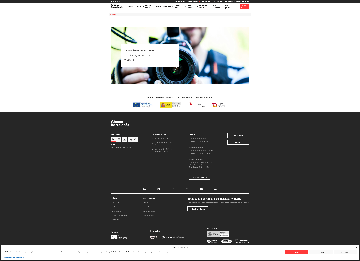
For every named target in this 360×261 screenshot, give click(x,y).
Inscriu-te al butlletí (241, 1)
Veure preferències (345, 252)
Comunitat (138, 7)
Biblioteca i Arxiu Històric (119, 215)
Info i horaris (180, 1)
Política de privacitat (18, 257)
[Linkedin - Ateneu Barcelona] (144, 190)
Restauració (218, 1)
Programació (166, 7)
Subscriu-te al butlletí (198, 209)
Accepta (296, 252)
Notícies (158, 7)
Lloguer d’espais (192, 1)
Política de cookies (7, 257)
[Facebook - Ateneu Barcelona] (115, 1)
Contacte (238, 142)
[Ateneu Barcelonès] (117, 10)
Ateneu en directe (206, 1)
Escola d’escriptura (149, 211)
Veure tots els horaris (199, 177)
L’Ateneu (129, 7)
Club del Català (148, 7)
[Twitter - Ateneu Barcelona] (117, 1)
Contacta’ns (228, 1)
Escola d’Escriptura (217, 7)
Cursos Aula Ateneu (203, 7)
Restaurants (115, 220)
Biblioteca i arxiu (178, 7)
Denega (321, 252)
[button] (356, 247)
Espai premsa (227, 7)
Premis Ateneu (189, 7)
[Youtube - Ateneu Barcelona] (111, 1)
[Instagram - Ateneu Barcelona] (113, 1)
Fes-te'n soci (243, 6)
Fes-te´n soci (238, 135)
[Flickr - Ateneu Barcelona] (119, 1)
